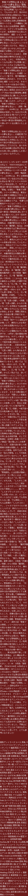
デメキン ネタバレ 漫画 (16, 792)
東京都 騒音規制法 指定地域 (14, 847)
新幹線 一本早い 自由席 (9, 850)
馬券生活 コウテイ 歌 (17, 798)
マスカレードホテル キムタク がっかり (14, 831)
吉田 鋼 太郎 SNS (17, 892)
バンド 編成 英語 (12, 748)
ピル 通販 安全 (6, 795)
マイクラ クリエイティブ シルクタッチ (14, 745)
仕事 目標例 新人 (13, 756)
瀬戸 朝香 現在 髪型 (13, 806)
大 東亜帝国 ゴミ (15, 875)
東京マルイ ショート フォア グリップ (14, 845)
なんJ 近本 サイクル (11, 834)
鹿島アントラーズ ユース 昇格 (12, 742)
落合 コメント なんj (19, 770)
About (7, 7)
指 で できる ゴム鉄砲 (16, 842)
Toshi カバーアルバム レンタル (13, 800)
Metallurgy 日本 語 (7, 872)
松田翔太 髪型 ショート (9, 773)
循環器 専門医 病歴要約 (14, 753)
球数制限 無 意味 (13, 822)
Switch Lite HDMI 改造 (13, 856)
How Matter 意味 (16, 861)
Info (14, 7)
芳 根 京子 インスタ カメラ (14, 883)
